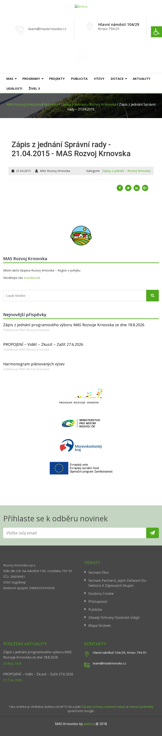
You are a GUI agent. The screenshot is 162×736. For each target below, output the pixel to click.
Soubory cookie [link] (101, 593)
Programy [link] (31, 78)
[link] (156, 31)
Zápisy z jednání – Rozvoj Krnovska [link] (126, 171)
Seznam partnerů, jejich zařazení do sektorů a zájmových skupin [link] (117, 583)
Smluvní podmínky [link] (141, 707)
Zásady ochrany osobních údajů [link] (114, 617)
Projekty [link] (57, 78)
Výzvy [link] (99, 78)
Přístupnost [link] (97, 601)
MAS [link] (9, 78)
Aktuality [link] (141, 78)
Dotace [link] (117, 78)
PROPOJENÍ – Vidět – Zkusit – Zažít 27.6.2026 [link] (43, 344)
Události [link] (14, 88)
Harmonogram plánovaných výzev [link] (34, 363)
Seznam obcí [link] (98, 572)
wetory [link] (89, 723)
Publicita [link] (79, 78)
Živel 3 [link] (34, 88)
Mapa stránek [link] (99, 625)
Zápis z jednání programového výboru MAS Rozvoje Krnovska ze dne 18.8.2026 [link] (73, 324)
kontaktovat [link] (32, 278)
